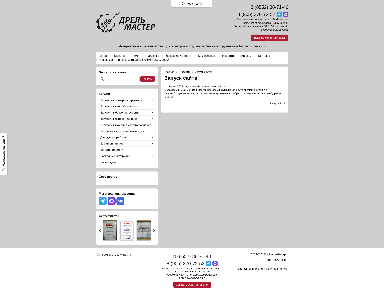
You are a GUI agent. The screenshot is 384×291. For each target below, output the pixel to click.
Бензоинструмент (111, 149)
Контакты (264, 55)
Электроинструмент (113, 143)
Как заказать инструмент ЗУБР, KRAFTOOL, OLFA (134, 59)
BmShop (282, 268)
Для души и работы (113, 137)
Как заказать (207, 55)
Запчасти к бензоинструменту (119, 112)
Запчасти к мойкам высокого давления (125, 125)
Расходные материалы (115, 155)
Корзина (192, 3)
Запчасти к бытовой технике (118, 118)
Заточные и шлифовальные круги (122, 131)
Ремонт (137, 55)
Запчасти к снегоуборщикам (118, 106)
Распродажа (108, 162)
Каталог (119, 55)
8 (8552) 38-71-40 (269, 7)
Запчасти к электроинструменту (121, 100)
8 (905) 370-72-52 (256, 14)
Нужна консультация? (3, 151)
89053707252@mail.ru (116, 254)
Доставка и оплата (178, 55)
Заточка (153, 55)
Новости (228, 55)
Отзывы (246, 55)
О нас (104, 55)
